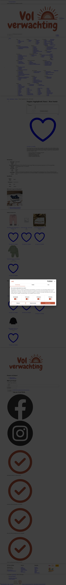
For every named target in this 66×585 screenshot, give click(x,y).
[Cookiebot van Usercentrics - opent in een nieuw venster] (47, 281)
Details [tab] (33, 284)
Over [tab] (48, 284)
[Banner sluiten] (54, 281)
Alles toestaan (47, 303)
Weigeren (18, 303)
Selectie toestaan (33, 303)
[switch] (27, 299)
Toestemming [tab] (17, 284)
